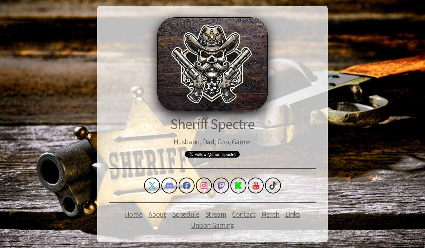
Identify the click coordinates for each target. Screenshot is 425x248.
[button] (152, 185)
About (157, 214)
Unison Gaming (212, 225)
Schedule (186, 214)
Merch (270, 214)
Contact (243, 214)
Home (133, 214)
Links (292, 214)
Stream (215, 214)
